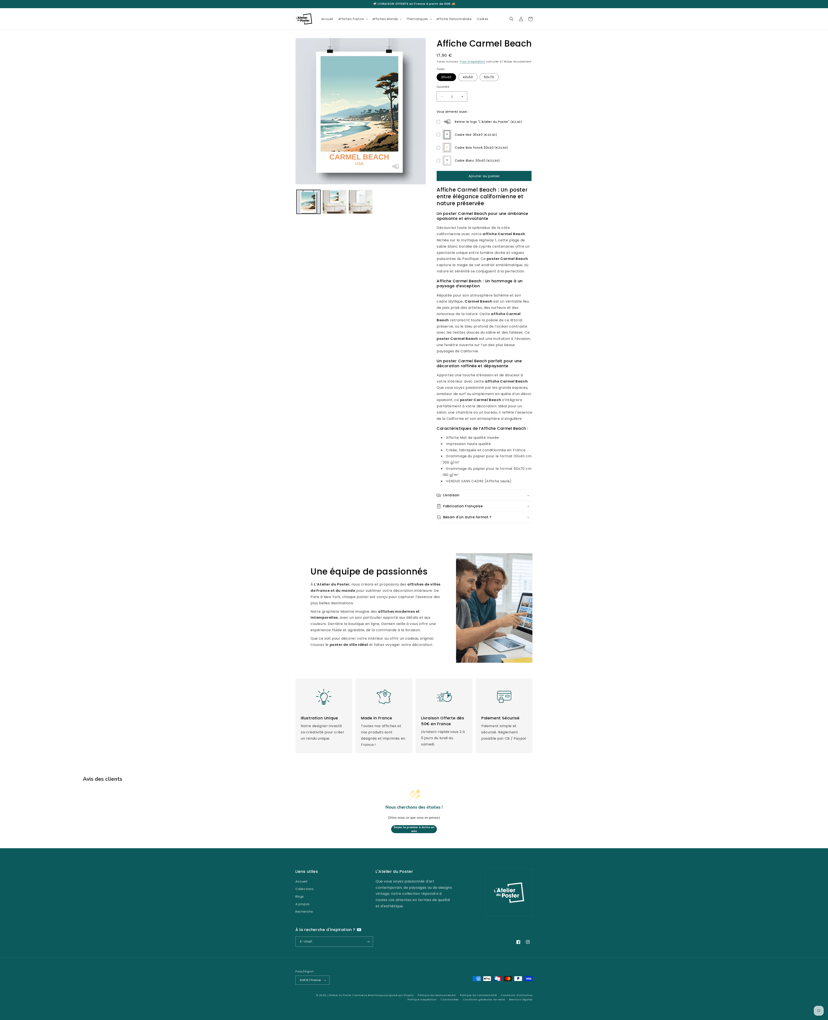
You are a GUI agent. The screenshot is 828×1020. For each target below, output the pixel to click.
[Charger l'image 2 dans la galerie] (335, 202)
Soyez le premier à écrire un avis (414, 829)
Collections (304, 889)
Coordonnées (450, 999)
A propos (302, 904)
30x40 (446, 77)
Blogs (299, 896)
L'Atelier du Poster (339, 995)
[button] (353, 18)
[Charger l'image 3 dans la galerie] (361, 202)
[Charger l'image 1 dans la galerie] (308, 202)
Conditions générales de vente (484, 999)
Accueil (301, 881)
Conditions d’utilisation (517, 995)
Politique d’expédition (422, 999)
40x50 (468, 77)
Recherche (304, 911)
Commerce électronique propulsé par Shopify (383, 995)
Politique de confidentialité (478, 995)
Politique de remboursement (437, 995)
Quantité (443, 87)
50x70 (489, 77)
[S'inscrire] (368, 942)
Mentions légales (521, 999)
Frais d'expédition (472, 61)
